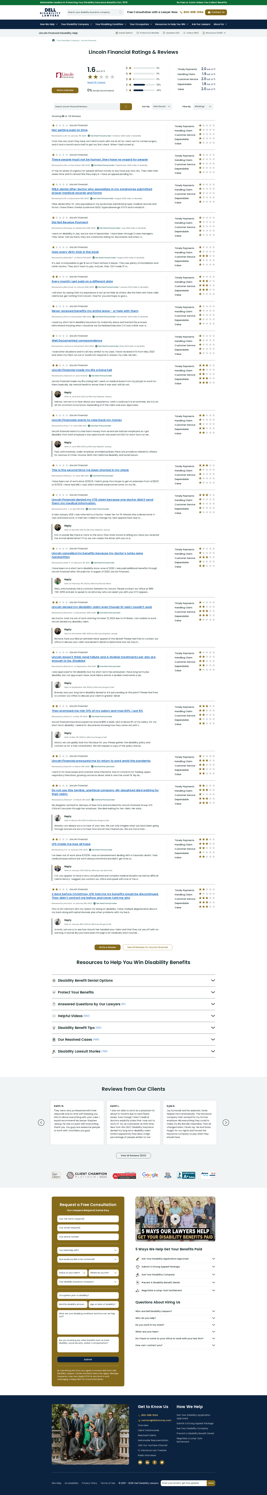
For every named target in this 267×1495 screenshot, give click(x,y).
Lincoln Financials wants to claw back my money (87, 420)
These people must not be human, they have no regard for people (100, 159)
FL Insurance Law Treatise (152, 1450)
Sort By (145, 106)
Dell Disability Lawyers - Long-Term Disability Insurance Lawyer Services (50, 12)
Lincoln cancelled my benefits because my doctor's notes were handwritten (97, 555)
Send (210, 1483)
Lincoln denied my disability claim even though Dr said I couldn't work (102, 607)
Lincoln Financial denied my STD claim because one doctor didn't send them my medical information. (102, 501)
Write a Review (65, 90)
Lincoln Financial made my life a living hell (82, 370)
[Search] (120, 12)
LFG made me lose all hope (71, 844)
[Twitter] (162, 1462)
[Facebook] (154, 1462)
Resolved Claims (147, 1435)
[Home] (53, 40)
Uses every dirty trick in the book (75, 252)
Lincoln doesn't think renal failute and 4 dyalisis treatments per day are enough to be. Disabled (104, 659)
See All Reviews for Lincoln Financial (147, 947)
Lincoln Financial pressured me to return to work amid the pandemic (101, 761)
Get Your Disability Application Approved (193, 1416)
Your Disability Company (68, 40)
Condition (109, 24)
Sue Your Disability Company (192, 1428)
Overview (143, 1425)
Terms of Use (108, 1483)
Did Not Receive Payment (70, 222)
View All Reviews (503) (133, 1155)
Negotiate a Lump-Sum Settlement (189, 1440)
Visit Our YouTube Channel (152, 1445)
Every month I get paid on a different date (82, 281)
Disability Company (75, 24)
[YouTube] (140, 1462)
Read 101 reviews (96, 82)
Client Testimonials (148, 1430)
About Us (219, 24)
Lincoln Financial (88, 40)
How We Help (47, 24)
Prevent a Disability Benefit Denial (195, 1433)
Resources (170, 24)
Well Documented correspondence (77, 340)
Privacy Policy (89, 1483)
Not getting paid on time (70, 130)
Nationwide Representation (153, 1440)
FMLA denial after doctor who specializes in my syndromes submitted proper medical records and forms (102, 191)
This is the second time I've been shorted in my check (90, 470)
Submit (88, 1359)
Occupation (139, 24)
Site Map (56, 1483)
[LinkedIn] (147, 1462)
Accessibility (71, 1483)
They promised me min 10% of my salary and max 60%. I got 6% (97, 711)
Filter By (186, 106)
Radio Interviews (147, 1455)
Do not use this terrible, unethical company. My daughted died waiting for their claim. (105, 792)
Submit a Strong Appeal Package (195, 1423)
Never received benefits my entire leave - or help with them (95, 311)
